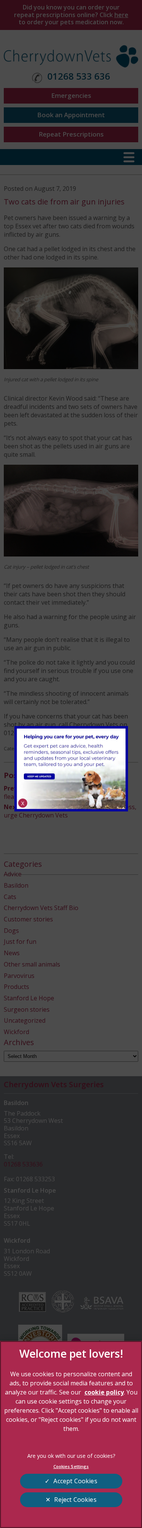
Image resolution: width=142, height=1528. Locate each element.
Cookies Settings (71, 1466)
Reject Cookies (75, 1499)
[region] (71, 1434)
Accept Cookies (75, 1481)
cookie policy (104, 1392)
